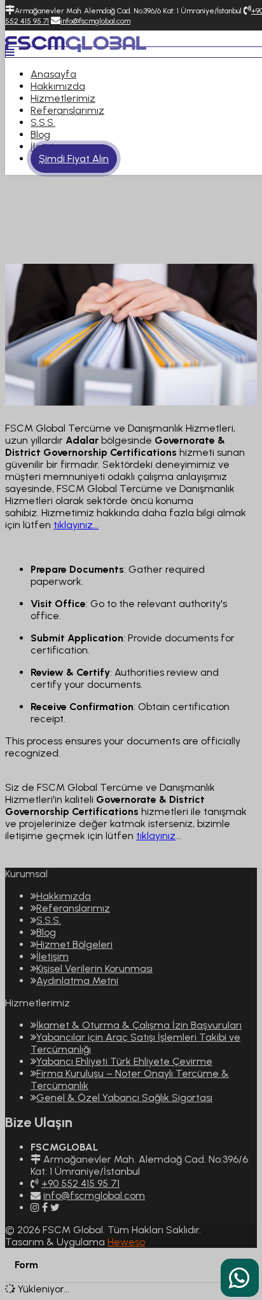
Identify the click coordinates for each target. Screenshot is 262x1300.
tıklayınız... (76, 525)
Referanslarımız (67, 110)
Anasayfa (53, 74)
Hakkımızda (58, 86)
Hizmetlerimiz (63, 98)
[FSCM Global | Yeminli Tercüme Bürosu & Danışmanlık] (75, 43)
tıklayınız (156, 836)
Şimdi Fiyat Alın (74, 159)
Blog (40, 134)
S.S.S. (43, 122)
